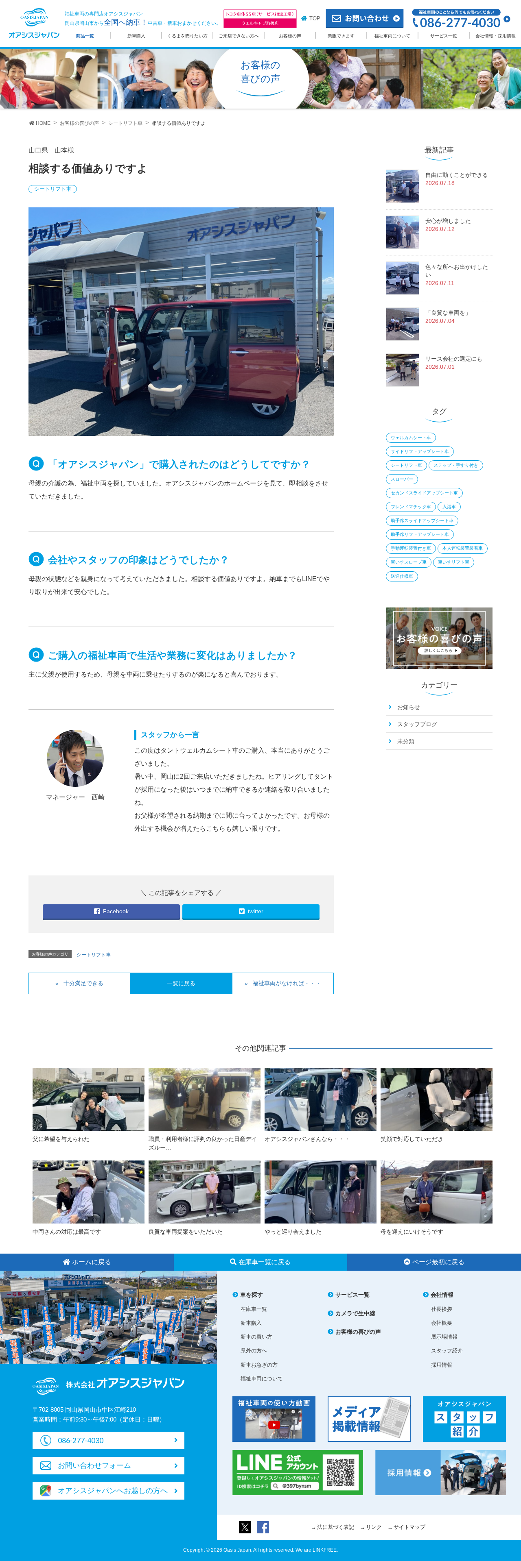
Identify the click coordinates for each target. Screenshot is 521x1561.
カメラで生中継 (355, 1313)
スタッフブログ (417, 724)
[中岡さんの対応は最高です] (88, 1191)
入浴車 (449, 506)
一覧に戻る (181, 983)
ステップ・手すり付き (455, 465)
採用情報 (441, 1365)
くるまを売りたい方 (187, 36)
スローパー (402, 479)
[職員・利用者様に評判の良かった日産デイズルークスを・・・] (204, 1098)
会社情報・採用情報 (495, 36)
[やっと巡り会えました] (321, 1191)
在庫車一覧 (254, 1309)
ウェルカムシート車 (411, 437)
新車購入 (136, 36)
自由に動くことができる (456, 175)
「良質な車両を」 (448, 312)
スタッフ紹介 (447, 1351)
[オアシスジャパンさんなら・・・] (321, 1098)
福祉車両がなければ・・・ (287, 983)
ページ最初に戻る (438, 1261)
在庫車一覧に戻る (265, 1261)
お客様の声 (290, 36)
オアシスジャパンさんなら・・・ (310, 1139)
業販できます (341, 36)
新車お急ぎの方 (259, 1365)
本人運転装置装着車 (462, 548)
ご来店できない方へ (239, 36)
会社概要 (441, 1323)
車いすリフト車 (453, 562)
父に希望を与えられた (61, 1139)
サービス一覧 (443, 36)
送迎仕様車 (402, 576)
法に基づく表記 (335, 1527)
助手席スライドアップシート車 (422, 520)
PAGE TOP (500, 1504)
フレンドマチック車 (411, 506)
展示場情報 (444, 1337)
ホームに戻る (91, 1261)
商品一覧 (85, 36)
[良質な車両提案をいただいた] (204, 1191)
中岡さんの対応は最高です (67, 1231)
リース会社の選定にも (453, 358)
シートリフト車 (52, 189)
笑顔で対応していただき (412, 1139)
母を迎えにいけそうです (412, 1231)
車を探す (251, 1294)
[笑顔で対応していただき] (437, 1098)
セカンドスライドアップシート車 (424, 492)
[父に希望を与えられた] (88, 1098)
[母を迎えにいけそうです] (437, 1191)
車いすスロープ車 (409, 562)
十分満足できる (83, 983)
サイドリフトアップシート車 (420, 451)
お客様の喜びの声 (358, 1331)
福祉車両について (392, 36)
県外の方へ (254, 1351)
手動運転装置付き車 (411, 548)
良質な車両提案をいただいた (186, 1231)
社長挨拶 (441, 1309)
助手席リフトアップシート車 (420, 534)
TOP (314, 18)
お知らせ (408, 707)
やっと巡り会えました (293, 1231)
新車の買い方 (256, 1337)
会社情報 (442, 1294)
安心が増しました (448, 221)
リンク (374, 1527)
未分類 (405, 741)
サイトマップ (409, 1527)
